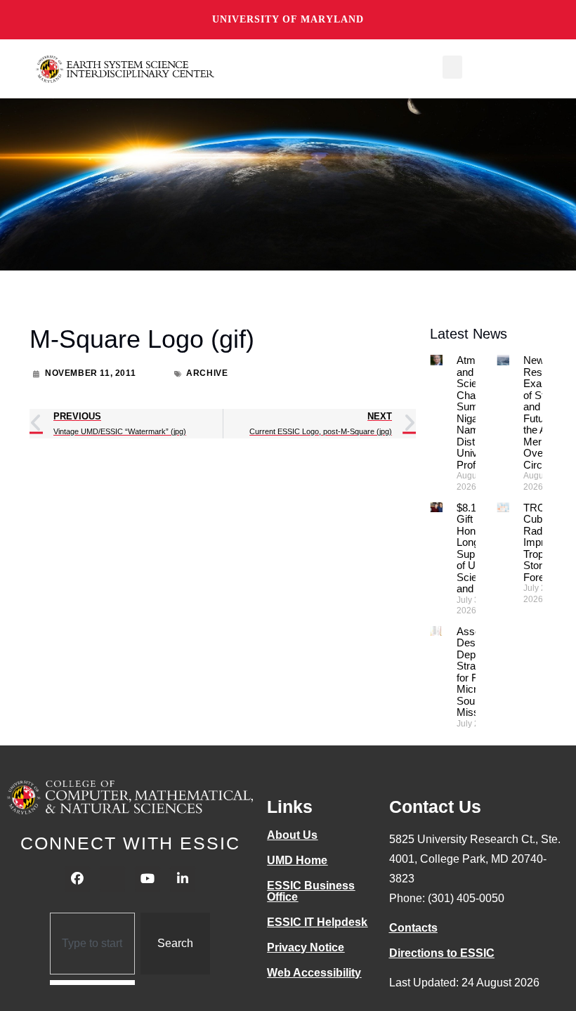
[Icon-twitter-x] (112, 879)
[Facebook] (77, 879)
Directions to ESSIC (442, 953)
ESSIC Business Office (311, 891)
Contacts (413, 928)
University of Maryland (288, 19)
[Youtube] (147, 879)
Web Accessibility (314, 973)
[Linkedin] (182, 879)
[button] (452, 67)
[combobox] (92, 943)
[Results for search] (92, 982)
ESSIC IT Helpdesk (317, 922)
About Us (292, 835)
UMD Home (297, 860)
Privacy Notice (305, 947)
